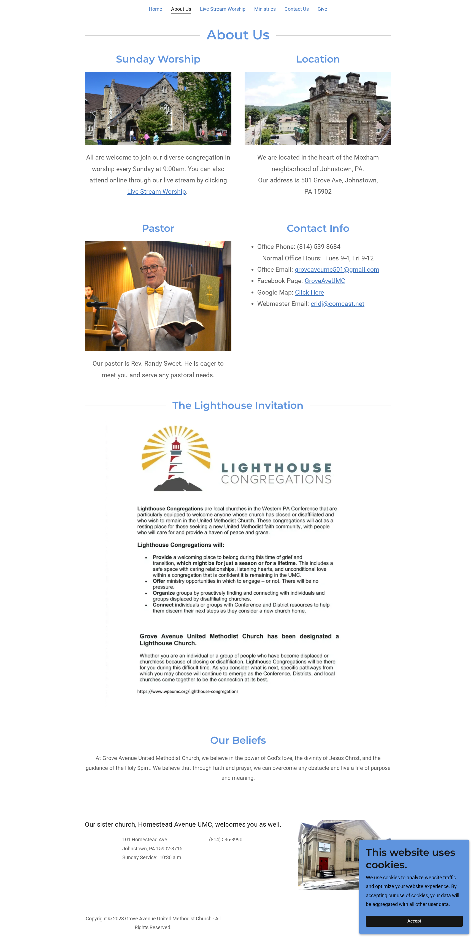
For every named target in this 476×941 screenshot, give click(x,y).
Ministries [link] (265, 9)
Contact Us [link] (297, 9)
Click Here (309, 292)
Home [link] (155, 9)
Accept (414, 921)
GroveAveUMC (325, 281)
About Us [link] (181, 9)
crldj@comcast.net (337, 304)
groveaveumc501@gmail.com (337, 269)
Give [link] (322, 9)
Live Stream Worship (156, 191)
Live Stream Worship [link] (222, 9)
